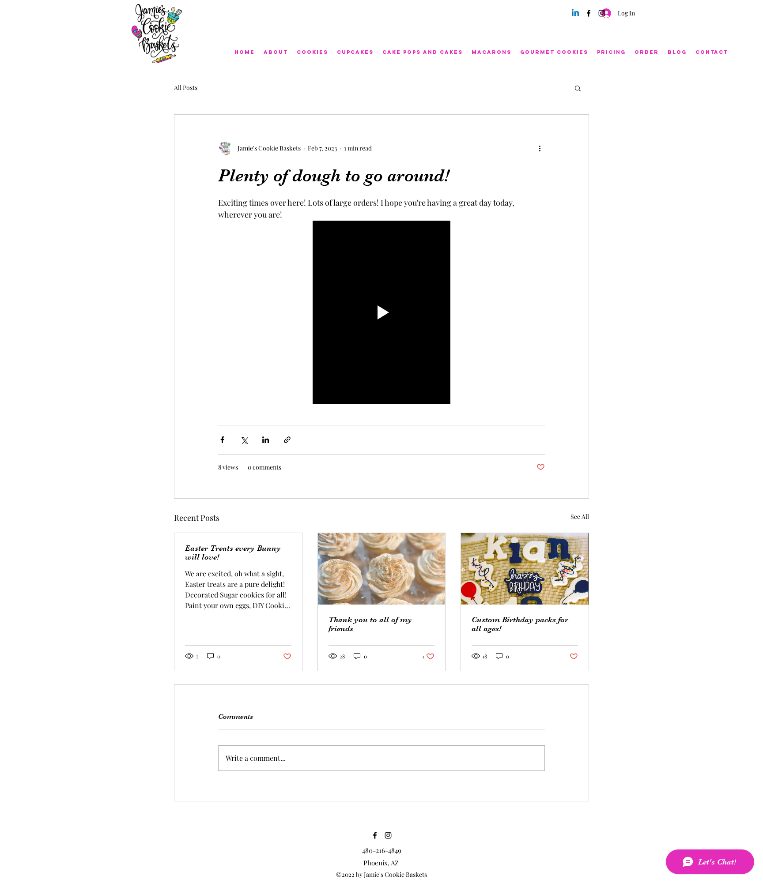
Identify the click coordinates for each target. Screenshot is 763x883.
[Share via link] (287, 440)
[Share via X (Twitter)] (244, 440)
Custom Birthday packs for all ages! (520, 624)
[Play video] (381, 312)
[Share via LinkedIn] (265, 440)
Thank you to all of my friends (370, 624)
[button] (578, 87)
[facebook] (588, 13)
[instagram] (601, 13)
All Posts (185, 87)
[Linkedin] (575, 13)
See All (579, 516)
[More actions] (539, 148)
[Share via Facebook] (222, 440)
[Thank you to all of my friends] (382, 569)
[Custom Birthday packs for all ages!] (525, 569)
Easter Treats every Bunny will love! (233, 552)
